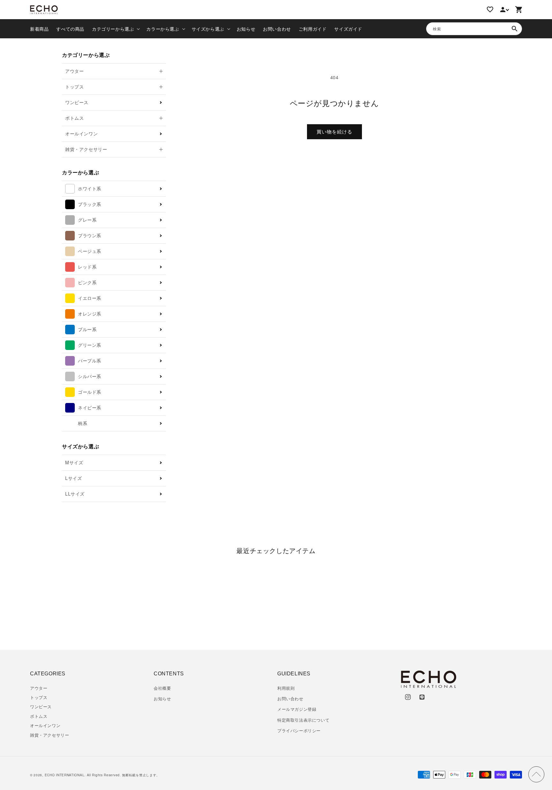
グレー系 (87, 219)
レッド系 (87, 266)
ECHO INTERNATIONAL (65, 775)
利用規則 (286, 688)
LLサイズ (75, 493)
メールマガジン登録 (296, 709)
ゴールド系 (89, 392)
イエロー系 (89, 298)
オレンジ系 (89, 313)
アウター (38, 688)
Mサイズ (74, 462)
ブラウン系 (89, 235)
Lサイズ (73, 478)
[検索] (515, 29)
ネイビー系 (89, 407)
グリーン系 (89, 345)
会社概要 (162, 688)
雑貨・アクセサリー (49, 735)
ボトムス (38, 716)
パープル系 (89, 360)
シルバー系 (89, 376)
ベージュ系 (89, 251)
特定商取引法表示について (303, 720)
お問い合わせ (290, 698)
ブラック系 (89, 204)
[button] (115, 28)
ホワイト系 (89, 188)
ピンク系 (87, 282)
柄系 (82, 423)
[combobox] (474, 28)
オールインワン (81, 133)
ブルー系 (87, 329)
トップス (38, 697)
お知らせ (162, 698)
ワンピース (76, 102)
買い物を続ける (334, 131)
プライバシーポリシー (299, 730)
